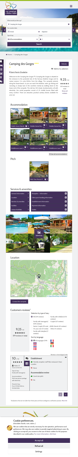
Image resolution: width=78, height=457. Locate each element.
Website (64, 64)
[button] (39, 276)
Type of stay (10, 35)
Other (56, 329)
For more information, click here (45, 434)
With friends (58, 326)
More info (64, 400)
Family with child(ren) (58, 318)
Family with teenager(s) (40, 322)
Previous (4, 30)
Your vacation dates (12, 28)
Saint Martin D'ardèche (18, 72)
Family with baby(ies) (40, 332)
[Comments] (27, 358)
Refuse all (39, 446)
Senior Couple (41, 326)
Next (73, 30)
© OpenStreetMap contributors (57, 296)
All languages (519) (41, 340)
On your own (41, 329)
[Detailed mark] (27, 363)
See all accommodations (59, 154)
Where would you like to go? (14, 20)
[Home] (11, 5)
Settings (39, 451)
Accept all (39, 440)
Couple (56, 321)
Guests (40, 35)
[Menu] (70, 6)
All (38, 317)
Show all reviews (65, 92)
